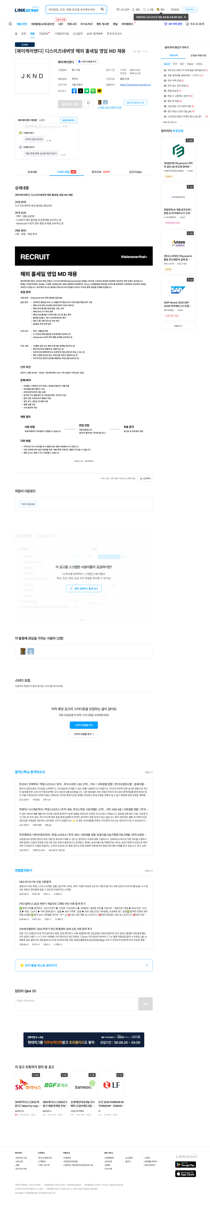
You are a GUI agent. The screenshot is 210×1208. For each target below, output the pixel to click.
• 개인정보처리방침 (70, 1161)
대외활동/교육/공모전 (42, 24)
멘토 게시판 (102, 24)
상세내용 (32, 172)
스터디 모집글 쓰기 (84, 725)
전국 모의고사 (114, 33)
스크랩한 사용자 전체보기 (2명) (109, 107)
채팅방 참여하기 (68, 120)
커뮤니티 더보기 (169, 122)
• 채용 (17, 1165)
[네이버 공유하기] (86, 90)
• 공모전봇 (108, 1161)
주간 (175, 63)
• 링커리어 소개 (21, 1157)
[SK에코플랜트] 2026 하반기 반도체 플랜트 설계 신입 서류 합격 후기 (55, 928)
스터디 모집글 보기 (82, 734)
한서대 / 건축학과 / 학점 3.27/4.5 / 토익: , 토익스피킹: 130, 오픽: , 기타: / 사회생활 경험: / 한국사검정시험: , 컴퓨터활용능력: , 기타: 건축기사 (83, 784)
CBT (60, 22)
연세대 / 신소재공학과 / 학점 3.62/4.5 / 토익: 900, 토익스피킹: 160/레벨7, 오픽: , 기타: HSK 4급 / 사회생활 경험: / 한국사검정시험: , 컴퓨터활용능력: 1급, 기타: (83, 809)
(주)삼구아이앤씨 (77, 1111)
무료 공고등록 (197, 24)
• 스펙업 (147, 1157)
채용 (32, 33)
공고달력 (77, 33)
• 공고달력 (129, 1157)
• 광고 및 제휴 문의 (45, 1157)
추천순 (199, 63)
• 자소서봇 (108, 1168)
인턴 (23, 33)
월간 (182, 63)
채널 (115, 24)
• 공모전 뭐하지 (149, 1165)
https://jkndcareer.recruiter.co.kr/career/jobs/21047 (136, 84)
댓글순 (190, 63)
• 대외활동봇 (109, 1157)
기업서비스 (190, 9)
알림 (138, 9)
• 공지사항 (19, 1161)
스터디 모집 (66, 172)
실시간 (167, 63)
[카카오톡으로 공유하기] (99, 90)
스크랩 (150, 9)
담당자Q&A (135, 172)
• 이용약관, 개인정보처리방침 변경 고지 (78, 1165)
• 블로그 (128, 1161)
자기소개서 (86, 24)
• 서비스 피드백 (43, 1165)
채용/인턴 (22, 24)
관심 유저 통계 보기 (134, 102)
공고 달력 (125, 9)
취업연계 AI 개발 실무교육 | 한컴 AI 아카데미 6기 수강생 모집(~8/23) (178, 211)
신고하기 (147, 478)
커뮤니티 (72, 24)
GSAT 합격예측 (94, 33)
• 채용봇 (107, 1165)
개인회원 (175, 9)
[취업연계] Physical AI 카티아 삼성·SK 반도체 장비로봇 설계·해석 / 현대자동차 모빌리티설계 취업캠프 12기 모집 (178, 164)
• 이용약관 (67, 1157)
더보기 (148, 772)
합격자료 (101, 172)
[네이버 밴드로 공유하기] (93, 90)
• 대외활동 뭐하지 (150, 1161)
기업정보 (43, 33)
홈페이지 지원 (70, 104)
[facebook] (74, 90)
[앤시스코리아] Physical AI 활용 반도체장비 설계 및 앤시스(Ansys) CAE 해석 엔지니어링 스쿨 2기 (178, 257)
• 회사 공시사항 (21, 1168)
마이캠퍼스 (128, 24)
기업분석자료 (62, 33)
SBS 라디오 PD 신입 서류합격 (35, 881)
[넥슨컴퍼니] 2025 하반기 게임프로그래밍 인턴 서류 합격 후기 (52, 903)
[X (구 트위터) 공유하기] (80, 90)
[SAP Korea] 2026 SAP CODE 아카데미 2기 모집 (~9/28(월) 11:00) (176, 304)
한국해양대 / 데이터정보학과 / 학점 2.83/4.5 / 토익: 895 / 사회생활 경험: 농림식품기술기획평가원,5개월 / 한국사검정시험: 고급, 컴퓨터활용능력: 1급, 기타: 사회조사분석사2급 (83, 834)
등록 (145, 1004)
